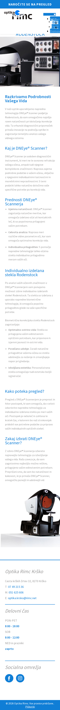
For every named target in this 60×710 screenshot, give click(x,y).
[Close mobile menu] (55, 14)
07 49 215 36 (16, 587)
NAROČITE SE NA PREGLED (30, 4)
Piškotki (30, 706)
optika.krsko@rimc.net (22, 598)
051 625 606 (16, 592)
